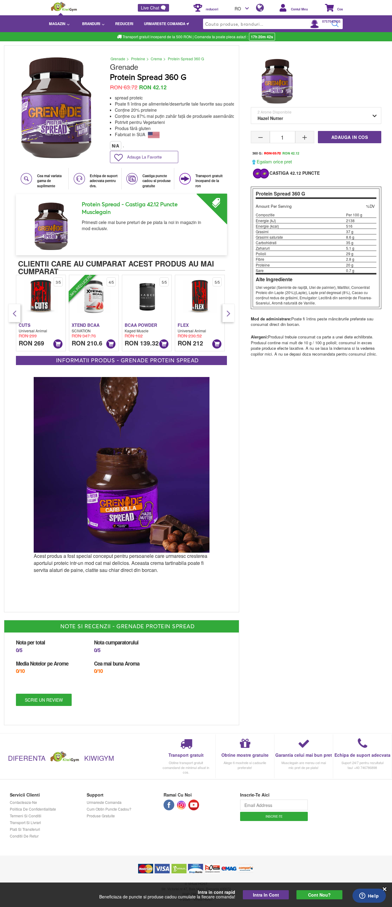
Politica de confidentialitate (33, 809)
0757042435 (331, 21)
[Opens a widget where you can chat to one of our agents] (369, 896)
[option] (121, 222)
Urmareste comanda (104, 802)
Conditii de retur (24, 835)
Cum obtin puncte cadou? (109, 809)
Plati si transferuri (25, 829)
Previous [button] (14, 313)
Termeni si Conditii (25, 815)
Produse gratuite (101, 815)
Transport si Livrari (25, 822)
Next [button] (228, 313)
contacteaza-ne (23, 802)
